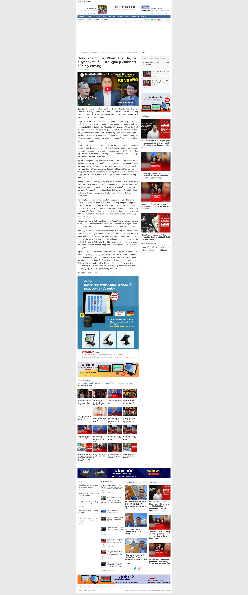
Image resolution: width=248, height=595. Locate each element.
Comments (158, 58)
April (86, 52)
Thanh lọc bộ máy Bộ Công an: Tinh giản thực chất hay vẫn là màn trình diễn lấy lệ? (112, 530)
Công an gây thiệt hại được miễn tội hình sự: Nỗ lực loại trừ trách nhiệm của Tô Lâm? (112, 565)
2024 (83, 52)
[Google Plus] (140, 569)
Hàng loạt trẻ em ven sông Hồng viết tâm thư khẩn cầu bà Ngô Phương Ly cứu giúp (112, 542)
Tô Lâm (115, 383)
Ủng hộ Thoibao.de (96, 1)
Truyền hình (130, 482)
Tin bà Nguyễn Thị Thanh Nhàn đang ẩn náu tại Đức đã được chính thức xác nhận (111, 488)
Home (79, 52)
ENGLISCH (81, 19)
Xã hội (104, 16)
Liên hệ (127, 16)
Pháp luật (112, 16)
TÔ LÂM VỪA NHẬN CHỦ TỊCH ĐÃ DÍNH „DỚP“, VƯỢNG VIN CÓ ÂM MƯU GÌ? (135, 505)
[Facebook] (132, 569)
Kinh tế (98, 16)
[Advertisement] (124, 36)
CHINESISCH (105, 19)
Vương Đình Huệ (125, 383)
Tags (163, 58)
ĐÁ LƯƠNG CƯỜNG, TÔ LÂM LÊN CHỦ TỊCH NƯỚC (135, 532)
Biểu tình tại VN (91, 9)
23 (89, 52)
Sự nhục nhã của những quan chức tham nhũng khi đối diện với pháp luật (155, 206)
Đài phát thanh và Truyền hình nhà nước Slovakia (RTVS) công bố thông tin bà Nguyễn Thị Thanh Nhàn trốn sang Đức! (111, 500)
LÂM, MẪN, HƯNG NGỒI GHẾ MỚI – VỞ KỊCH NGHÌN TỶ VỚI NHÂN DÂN (136, 557)
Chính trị (90, 16)
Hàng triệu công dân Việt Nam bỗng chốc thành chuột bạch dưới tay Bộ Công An (155, 237)
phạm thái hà (106, 383)
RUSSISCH (97, 19)
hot (99, 383)
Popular (151, 58)
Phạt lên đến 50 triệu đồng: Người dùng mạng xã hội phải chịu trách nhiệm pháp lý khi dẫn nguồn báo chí (155, 144)
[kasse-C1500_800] (108, 361)
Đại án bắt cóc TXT (158, 9)
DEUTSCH (89, 19)
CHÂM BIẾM (145, 116)
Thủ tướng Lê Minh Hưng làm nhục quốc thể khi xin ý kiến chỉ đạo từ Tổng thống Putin (154, 176)
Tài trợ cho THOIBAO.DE (139, 16)
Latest (145, 58)
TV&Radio (120, 16)
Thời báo (83, 590)
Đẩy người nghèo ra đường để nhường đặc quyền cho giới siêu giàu (115, 519)
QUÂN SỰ (108, 586)
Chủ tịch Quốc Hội (90, 383)
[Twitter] (136, 569)
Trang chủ (82, 16)
